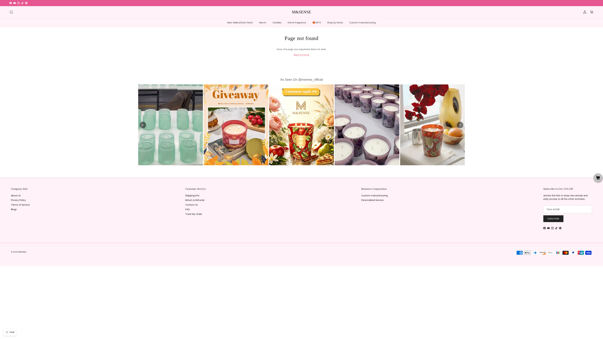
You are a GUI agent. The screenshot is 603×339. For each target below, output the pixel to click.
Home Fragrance (297, 22)
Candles (276, 22)
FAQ (187, 209)
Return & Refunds (194, 200)
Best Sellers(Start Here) (240, 22)
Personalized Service (372, 200)
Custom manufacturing (362, 22)
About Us (16, 195)
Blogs (14, 209)
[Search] (11, 12)
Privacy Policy (18, 200)
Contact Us (191, 204)
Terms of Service (20, 204)
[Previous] (143, 125)
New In (262, 22)
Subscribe (553, 218)
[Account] (584, 12)
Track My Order (193, 214)
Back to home (301, 54)
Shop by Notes (335, 22)
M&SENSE (22, 252)
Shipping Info (192, 195)
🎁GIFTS (316, 22)
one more (314, 2)
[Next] (460, 125)
